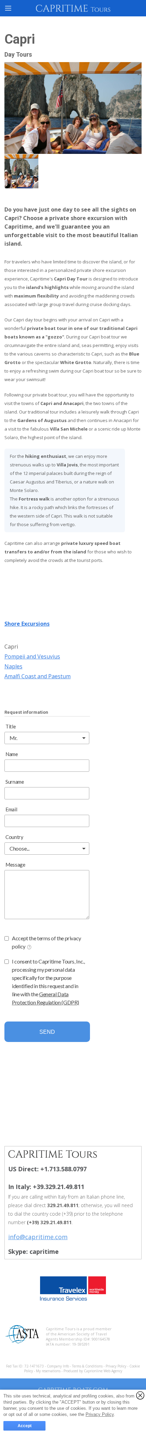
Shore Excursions (27, 623)
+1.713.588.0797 (63, 1169)
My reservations (48, 1370)
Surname (14, 782)
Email (11, 809)
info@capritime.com (38, 1237)
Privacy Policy (116, 1366)
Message (15, 864)
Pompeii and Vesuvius (32, 656)
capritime (44, 1251)
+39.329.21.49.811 (58, 1187)
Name (11, 754)
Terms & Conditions (88, 1366)
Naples (13, 666)
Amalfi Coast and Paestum (37, 676)
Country (14, 837)
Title (10, 726)
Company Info (58, 1366)
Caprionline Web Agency (103, 1370)
